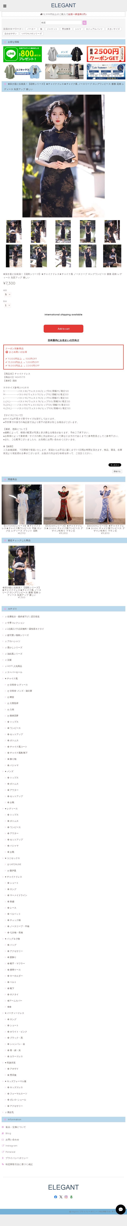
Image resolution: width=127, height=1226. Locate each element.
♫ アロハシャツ (12, 641)
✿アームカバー (14, 1000)
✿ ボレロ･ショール (16, 1099)
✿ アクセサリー (15, 951)
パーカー (31, 29)
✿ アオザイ (13, 1068)
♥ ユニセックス (12, 858)
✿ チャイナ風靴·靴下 (17, 752)
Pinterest (10, 1152)
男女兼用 (66, 29)
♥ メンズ (9, 771)
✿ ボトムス (13, 740)
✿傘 (9, 1006)
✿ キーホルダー (15, 975)
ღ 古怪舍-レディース (17, 684)
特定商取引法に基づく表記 (19, 1164)
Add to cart (63, 328)
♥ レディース (11, 808)
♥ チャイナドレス (13, 876)
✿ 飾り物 (11, 759)
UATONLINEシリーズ (32, 33)
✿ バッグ (11, 944)
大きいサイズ (113, 29)
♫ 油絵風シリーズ (13, 653)
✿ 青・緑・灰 (14, 1050)
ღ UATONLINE (14, 864)
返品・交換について (16, 1127)
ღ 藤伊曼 (11, 870)
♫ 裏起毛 (9, 1112)
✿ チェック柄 (14, 920)
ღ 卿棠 (10, 697)
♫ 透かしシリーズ (13, 647)
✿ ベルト (11, 982)
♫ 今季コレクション (14, 622)
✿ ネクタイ (13, 994)
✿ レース (11, 907)
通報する (117, 471)
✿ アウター (13, 790)
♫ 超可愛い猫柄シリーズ (17, 635)
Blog (8, 1133)
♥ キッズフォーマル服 (15, 1081)
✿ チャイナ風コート (17, 746)
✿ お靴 (10, 802)
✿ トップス (13, 721)
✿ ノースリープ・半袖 (18, 926)
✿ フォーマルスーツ (17, 1093)
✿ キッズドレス (15, 1087)
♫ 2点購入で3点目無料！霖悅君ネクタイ (24, 628)
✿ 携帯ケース (14, 969)
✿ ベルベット (14, 913)
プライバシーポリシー (17, 1158)
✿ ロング (11, 889)
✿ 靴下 (10, 988)
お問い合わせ (12, 1139)
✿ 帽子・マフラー (16, 963)
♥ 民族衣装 (10, 1062)
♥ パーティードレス (14, 1013)
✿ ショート (13, 883)
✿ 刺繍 (10, 901)
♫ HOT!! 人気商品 (13, 666)
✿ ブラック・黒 (15, 1037)
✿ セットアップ (15, 734)
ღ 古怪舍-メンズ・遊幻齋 (19, 690)
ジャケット (52, 29)
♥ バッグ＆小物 (12, 938)
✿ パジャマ (13, 765)
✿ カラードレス (15, 1056)
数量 (5, 301)
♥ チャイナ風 (11, 678)
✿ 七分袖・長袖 (15, 932)
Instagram (12, 1145)
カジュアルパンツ (94, 29)
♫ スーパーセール (13, 672)
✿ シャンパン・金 (16, 1044)
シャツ (78, 29)
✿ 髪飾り (11, 957)
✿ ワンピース (14, 728)
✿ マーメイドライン (17, 895)
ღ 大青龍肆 (12, 703)
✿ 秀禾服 (11, 1075)
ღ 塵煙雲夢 (12, 715)
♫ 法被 (8, 659)
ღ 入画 (10, 709)
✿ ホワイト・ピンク (17, 1031)
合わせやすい (10, 33)
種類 (5, 290)
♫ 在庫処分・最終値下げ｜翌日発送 (22, 616)
